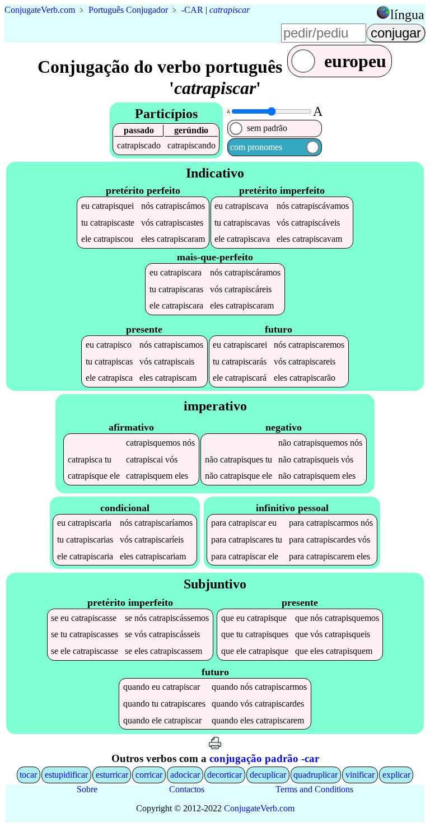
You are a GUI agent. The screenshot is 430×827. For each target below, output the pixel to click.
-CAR (192, 10)
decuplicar (268, 774)
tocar (28, 774)
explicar (396, 774)
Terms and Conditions (314, 789)
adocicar (185, 774)
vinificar (360, 774)
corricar (148, 774)
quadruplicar (315, 774)
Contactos (186, 789)
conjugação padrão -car (264, 758)
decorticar (224, 774)
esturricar (112, 774)
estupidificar (66, 774)
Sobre (87, 789)
